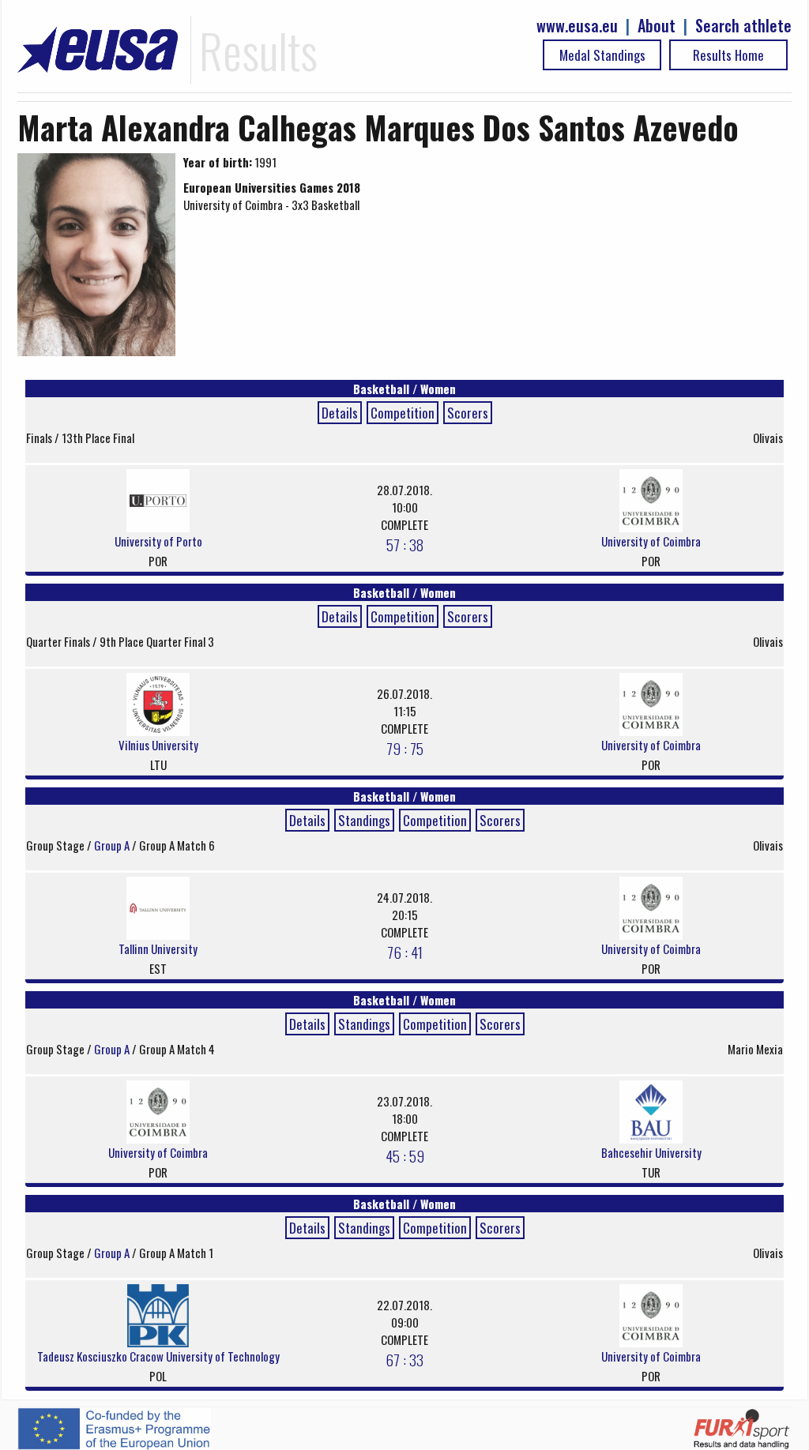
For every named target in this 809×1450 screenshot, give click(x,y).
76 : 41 (405, 952)
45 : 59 (405, 1155)
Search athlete (743, 26)
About (656, 26)
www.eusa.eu (577, 26)
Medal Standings (602, 55)
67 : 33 (404, 1359)
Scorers (467, 413)
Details (340, 413)
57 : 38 (404, 544)
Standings (364, 820)
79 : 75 (404, 748)
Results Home (728, 55)
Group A (113, 845)
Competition (403, 413)
